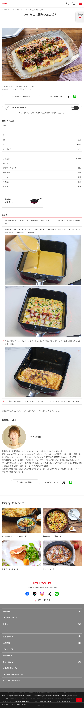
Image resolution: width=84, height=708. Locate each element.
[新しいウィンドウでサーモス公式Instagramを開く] (42, 594)
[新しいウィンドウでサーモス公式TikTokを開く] (34, 594)
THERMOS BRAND (10, 618)
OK (79, 700)
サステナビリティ (9, 649)
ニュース (6, 630)
